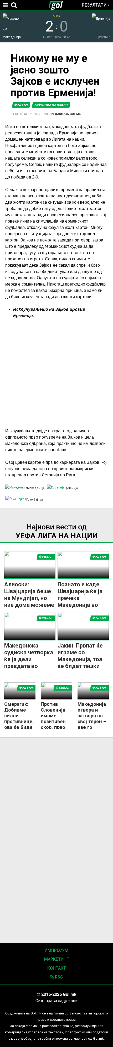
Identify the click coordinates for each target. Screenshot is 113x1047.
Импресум (56, 950)
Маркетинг (56, 959)
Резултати (94, 5)
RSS (58, 977)
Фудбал (21, 105)
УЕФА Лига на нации (51, 105)
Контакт (56, 968)
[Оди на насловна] (58, 5)
